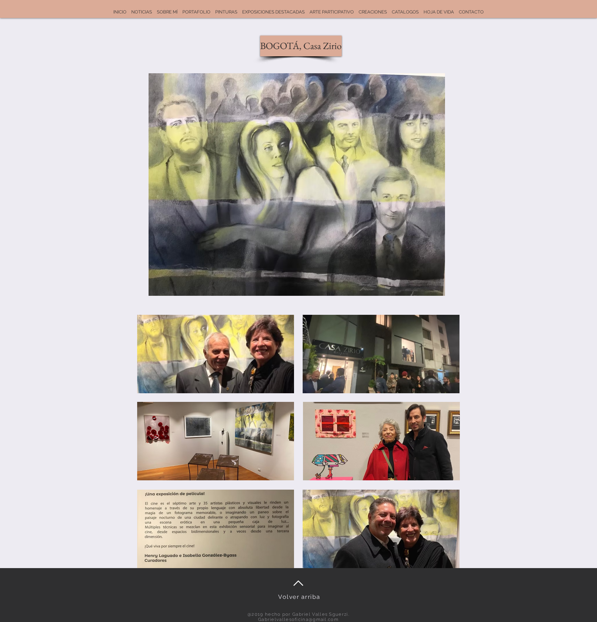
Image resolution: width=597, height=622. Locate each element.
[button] (296, 46)
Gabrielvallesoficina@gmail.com (298, 619)
